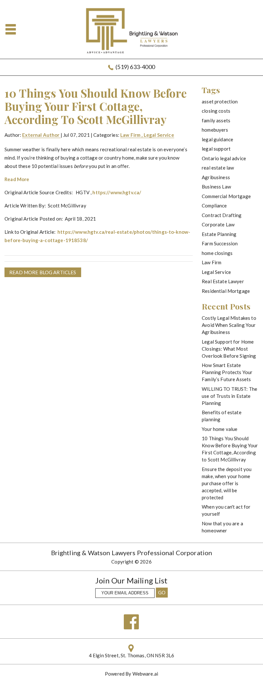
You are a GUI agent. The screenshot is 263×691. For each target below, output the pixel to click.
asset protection (220, 101)
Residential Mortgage (226, 291)
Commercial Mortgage (226, 196)
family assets (216, 120)
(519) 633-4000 (135, 66)
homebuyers (215, 130)
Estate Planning (219, 234)
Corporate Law (218, 224)
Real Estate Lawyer (223, 281)
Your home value (219, 429)
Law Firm (130, 135)
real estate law (218, 168)
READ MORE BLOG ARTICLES (42, 272)
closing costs (216, 111)
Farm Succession (220, 243)
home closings (217, 253)
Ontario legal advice (224, 158)
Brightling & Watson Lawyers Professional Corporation (131, 552)
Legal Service (159, 135)
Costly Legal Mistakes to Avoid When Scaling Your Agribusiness (229, 325)
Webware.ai (145, 674)
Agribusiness (216, 177)
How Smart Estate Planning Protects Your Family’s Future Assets (227, 372)
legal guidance (217, 139)
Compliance (214, 205)
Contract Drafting (222, 215)
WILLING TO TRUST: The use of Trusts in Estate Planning (229, 396)
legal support (216, 149)
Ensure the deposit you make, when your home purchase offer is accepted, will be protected (226, 483)
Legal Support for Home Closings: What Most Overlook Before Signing (229, 349)
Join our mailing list (131, 581)
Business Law (216, 186)
